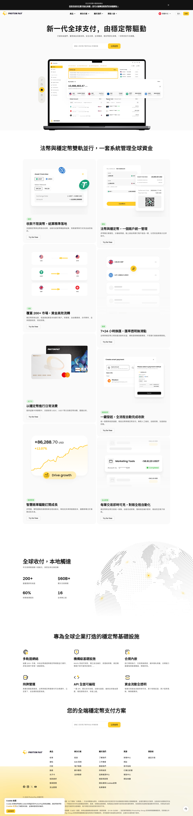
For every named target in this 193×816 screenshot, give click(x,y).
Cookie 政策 (11, 806)
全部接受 (11, 811)
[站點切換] (168, 5)
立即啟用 (114, 46)
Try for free (33, 237)
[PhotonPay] (12, 14)
